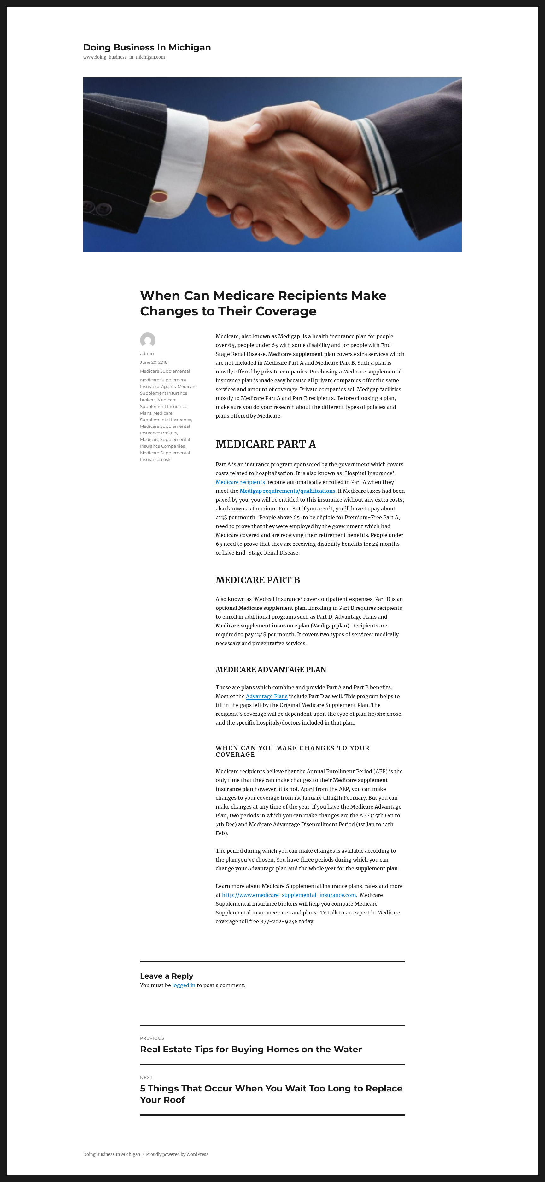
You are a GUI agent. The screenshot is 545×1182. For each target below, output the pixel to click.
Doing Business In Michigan (147, 47)
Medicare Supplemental (165, 370)
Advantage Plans (267, 696)
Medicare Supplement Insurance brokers (168, 393)
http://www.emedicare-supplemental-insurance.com (289, 895)
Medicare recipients (240, 482)
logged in (184, 985)
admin (147, 353)
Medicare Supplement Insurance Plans (163, 406)
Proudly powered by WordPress (177, 1154)
